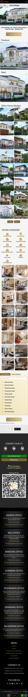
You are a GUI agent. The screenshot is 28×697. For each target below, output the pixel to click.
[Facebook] (7, 683)
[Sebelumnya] (8, 695)
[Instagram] (10, 683)
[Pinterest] (17, 683)
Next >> (17, 222)
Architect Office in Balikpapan (14, 633)
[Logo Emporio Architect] (4, 1)
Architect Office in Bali (14, 541)
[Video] (15, 695)
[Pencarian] (12, 695)
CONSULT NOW (14, 419)
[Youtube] (12, 683)
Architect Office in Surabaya (14, 577)
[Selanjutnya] (25, 695)
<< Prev (10, 222)
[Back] (2, 5)
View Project (14, 34)
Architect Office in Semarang (14, 615)
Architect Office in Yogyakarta (14, 596)
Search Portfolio (5, 374)
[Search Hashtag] (5, 5)
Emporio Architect (8, 691)
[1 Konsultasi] (22, 695)
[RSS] (22, 683)
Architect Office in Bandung (14, 560)
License (12, 423)
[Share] (18, 695)
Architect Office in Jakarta (14, 522)
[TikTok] (15, 683)
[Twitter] (19, 684)
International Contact (14, 456)
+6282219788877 (14, 468)
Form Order (14, 460)
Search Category (16, 374)
